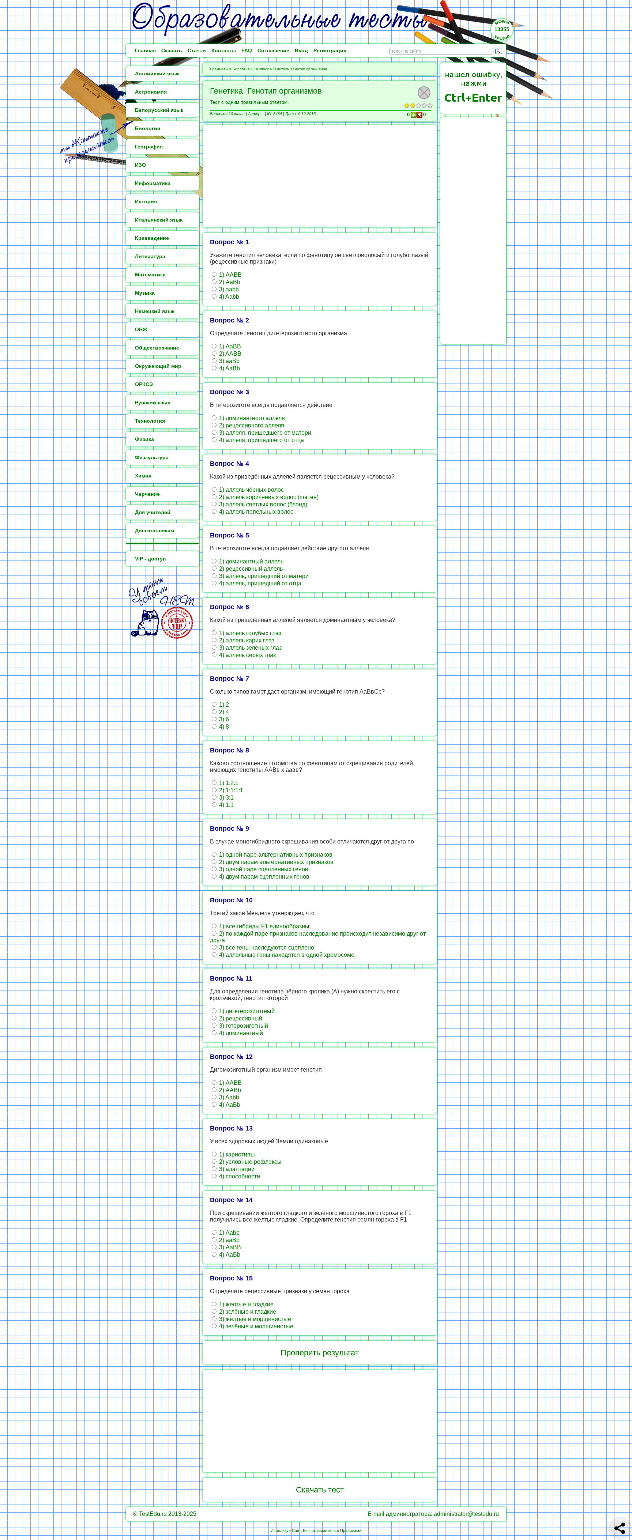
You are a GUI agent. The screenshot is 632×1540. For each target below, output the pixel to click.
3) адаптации (236, 1169)
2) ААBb (229, 1090)
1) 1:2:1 (228, 783)
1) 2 (223, 705)
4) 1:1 (226, 805)
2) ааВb (229, 1240)
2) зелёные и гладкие (247, 1312)
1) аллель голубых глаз (249, 633)
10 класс (261, 69)
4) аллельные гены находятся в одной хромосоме (286, 955)
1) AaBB (229, 346)
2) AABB (229, 354)
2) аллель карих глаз (246, 640)
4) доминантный (240, 1033)
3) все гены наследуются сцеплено (266, 947)
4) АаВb (229, 1105)
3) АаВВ (229, 1247)
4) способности (239, 1176)
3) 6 (223, 719)
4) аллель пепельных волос (255, 512)
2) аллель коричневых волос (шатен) (268, 497)
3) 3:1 (226, 797)
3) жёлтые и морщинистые (254, 1319)
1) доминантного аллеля (251, 418)
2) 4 (223, 712)
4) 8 (223, 727)
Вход (301, 50)
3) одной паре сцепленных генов (263, 869)
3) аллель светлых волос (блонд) (262, 504)
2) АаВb (229, 282)
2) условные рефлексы (250, 1162)
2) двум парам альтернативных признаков (276, 862)
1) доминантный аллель (250, 561)
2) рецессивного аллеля (251, 425)
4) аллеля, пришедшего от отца (261, 440)
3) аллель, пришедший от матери (263, 576)
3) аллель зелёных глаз (250, 648)
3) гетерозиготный (243, 1026)
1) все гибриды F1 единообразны (263, 926)
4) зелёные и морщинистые (255, 1326)
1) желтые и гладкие (246, 1304)
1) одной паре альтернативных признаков (275, 855)
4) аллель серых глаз (247, 655)
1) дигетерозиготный (246, 1011)
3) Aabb (228, 1097)
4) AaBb (229, 368)
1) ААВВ (230, 275)
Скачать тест (320, 1489)
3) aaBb (229, 361)
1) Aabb (229, 1233)
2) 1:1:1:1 (230, 790)
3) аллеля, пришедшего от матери (264, 433)
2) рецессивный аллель (250, 569)
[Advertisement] (320, 176)
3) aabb (228, 289)
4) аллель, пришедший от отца (259, 583)
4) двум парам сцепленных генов (263, 876)
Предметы (219, 69)
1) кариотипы (236, 1154)
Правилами (350, 1530)
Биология (241, 69)
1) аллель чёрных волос (251, 490)
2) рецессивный (240, 1018)
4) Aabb (228, 297)
